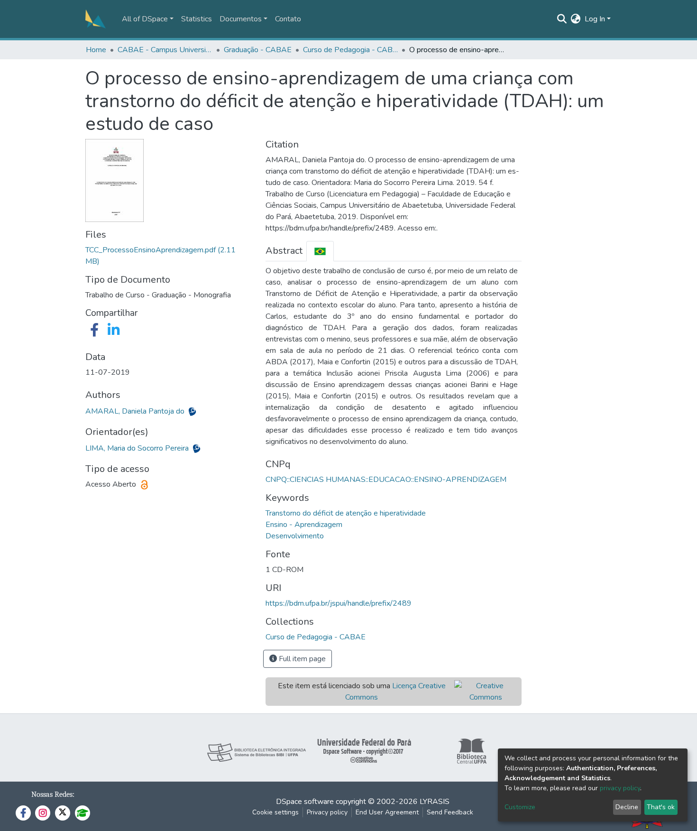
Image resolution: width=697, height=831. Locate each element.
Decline (626, 807)
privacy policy (620, 788)
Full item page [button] (301, 659)
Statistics (196, 19)
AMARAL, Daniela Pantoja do (135, 411)
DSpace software (305, 801)
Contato (288, 19)
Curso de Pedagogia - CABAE (350, 50)
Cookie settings (275, 812)
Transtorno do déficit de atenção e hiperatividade (346, 513)
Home (96, 50)
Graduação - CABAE (258, 50)
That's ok (661, 807)
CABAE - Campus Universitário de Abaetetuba (165, 50)
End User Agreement (387, 812)
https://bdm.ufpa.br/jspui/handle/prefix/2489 (339, 603)
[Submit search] (562, 19)
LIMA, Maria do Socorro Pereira (138, 448)
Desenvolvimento (295, 536)
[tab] (320, 251)
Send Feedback (450, 812)
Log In (595, 19)
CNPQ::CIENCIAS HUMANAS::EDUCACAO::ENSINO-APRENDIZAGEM (386, 479)
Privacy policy (327, 812)
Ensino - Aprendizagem (304, 524)
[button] (576, 19)
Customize (519, 807)
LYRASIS (434, 801)
